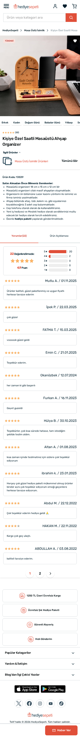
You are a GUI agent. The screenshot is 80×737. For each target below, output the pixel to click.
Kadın (16, 122)
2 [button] (40, 573)
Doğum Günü (32, 122)
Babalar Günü (52, 122)
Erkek (5, 122)
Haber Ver (64, 730)
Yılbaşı (69, 122)
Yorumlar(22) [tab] (19, 235)
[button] (50, 573)
